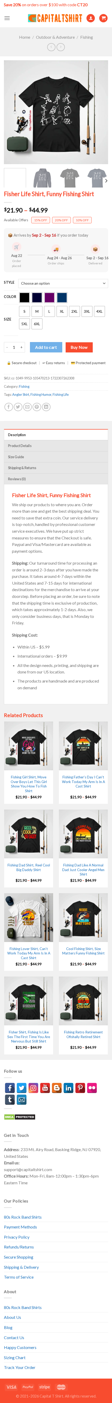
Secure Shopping (18, 1256)
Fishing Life (61, 394)
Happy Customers (20, 1347)
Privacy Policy (16, 1236)
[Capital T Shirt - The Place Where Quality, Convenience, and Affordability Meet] (55, 18)
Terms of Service (19, 1276)
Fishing (86, 37)
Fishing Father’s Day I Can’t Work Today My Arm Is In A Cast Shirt (83, 781)
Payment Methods (20, 1226)
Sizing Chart (15, 1357)
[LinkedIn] (68, 1088)
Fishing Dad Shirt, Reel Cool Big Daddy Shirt (29, 867)
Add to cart (46, 347)
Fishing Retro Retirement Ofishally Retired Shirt (83, 1034)
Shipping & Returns (22, 468)
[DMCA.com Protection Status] (19, 1116)
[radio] (24, 297)
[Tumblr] (10, 1099)
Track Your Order (19, 1367)
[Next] (99, 112)
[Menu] (7, 18)
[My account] (90, 18)
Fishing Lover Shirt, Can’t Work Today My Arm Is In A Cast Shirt (28, 953)
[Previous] (12, 112)
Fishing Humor (40, 394)
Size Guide (16, 457)
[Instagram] (33, 1088)
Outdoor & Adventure (55, 37)
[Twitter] (21, 1088)
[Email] (21, 1099)
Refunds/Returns (19, 1246)
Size (7, 319)
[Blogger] (57, 1088)
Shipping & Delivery (21, 1267)
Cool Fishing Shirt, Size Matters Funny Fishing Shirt (83, 951)
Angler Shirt (20, 394)
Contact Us (14, 1337)
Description (17, 435)
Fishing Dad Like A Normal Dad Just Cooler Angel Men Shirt (83, 869)
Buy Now (79, 347)
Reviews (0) (17, 479)
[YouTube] (45, 1088)
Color (10, 297)
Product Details (20, 446)
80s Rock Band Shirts (23, 1216)
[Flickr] (92, 1088)
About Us (12, 1317)
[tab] (56, 434)
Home (24, 37)
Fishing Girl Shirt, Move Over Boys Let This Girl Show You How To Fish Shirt (29, 784)
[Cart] (103, 18)
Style (9, 282)
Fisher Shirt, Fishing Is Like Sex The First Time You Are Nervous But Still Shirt (28, 1036)
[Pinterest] (80, 1088)
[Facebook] (10, 1088)
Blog (8, 1327)
